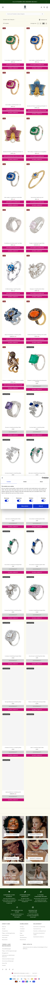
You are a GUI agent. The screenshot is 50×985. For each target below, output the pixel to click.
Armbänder (22, 928)
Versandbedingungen (6, 948)
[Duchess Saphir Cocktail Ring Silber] (37, 409)
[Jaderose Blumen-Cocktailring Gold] (13, 774)
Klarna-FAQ (4, 963)
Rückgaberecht (5, 953)
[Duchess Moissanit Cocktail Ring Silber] (13, 455)
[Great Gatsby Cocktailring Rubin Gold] (13, 87)
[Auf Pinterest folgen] (9, 969)
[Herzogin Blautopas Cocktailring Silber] (13, 683)
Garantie (4, 965)
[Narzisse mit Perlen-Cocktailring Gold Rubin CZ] (13, 133)
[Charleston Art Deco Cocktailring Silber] (13, 729)
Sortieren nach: (8, 19)
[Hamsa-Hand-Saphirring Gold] (37, 179)
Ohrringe (22, 926)
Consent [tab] (9, 481)
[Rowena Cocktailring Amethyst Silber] (13, 409)
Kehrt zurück (4, 937)
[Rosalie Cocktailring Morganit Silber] (37, 225)
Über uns (4, 926)
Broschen (22, 935)
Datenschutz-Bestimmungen (8, 958)
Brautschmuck (23, 939)
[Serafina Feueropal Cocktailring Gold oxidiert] (37, 316)
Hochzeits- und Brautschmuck (39, 931)
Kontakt (3, 928)
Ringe (21, 933)
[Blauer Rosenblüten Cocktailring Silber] (13, 316)
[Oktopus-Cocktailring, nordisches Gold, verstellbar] (13, 362)
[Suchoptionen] (43, 14)
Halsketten (22, 931)
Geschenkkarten (5, 935)
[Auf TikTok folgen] (13, 969)
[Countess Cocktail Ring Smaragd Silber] (37, 592)
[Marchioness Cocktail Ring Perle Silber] (37, 638)
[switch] (19, 501)
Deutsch (35, 973)
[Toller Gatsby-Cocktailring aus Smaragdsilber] (37, 133)
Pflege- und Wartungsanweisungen (9, 950)
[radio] (38, 23)
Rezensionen (4, 939)
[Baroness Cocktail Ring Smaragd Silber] (37, 455)
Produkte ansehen (11, 834)
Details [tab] (25, 481)
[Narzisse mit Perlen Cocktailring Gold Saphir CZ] (37, 87)
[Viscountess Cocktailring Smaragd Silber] (13, 546)
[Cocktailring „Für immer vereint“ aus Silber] (13, 225)
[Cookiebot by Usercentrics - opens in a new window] (43, 478)
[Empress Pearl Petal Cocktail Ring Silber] (13, 592)
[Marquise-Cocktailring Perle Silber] (37, 270)
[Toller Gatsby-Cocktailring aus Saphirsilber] (13, 179)
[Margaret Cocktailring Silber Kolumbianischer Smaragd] (37, 362)
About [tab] (41, 481)
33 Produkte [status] (6, 23)
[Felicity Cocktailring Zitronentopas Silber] (37, 683)
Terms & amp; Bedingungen (8, 961)
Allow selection (24, 506)
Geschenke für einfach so (38, 936)
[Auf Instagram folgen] (6, 969)
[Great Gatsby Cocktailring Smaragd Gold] (13, 43)
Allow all (41, 506)
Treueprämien (5, 931)
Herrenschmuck (23, 937)
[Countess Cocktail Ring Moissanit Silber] (13, 638)
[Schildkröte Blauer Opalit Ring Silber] (13, 270)
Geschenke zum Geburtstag (39, 926)
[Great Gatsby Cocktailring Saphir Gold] (37, 43)
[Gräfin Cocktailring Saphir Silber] (37, 729)
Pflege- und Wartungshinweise (8, 933)
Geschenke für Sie (37, 928)
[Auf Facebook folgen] (2, 969)
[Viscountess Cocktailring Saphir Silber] (37, 546)
